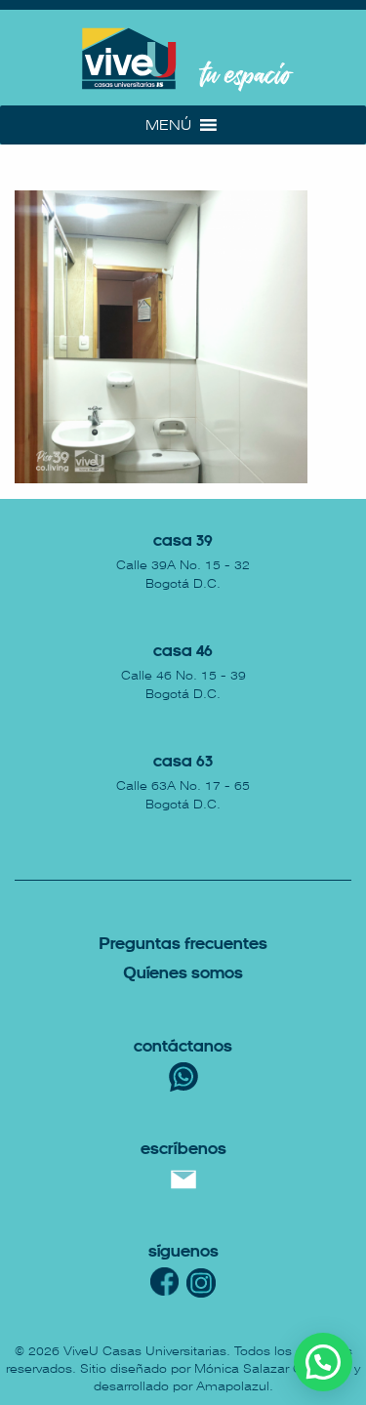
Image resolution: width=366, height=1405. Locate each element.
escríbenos (183, 1149)
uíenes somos (183, 974)
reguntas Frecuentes (183, 944)
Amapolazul (232, 1386)
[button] (168, 125)
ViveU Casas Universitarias (144, 1351)
